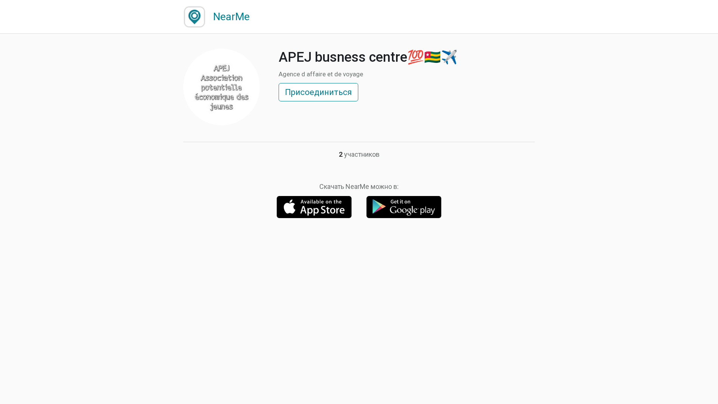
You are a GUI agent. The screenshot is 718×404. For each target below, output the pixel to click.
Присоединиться (318, 92)
